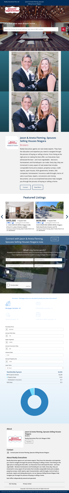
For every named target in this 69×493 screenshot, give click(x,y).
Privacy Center (27, 484)
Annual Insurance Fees (11, 346)
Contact (25, 187)
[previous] (2, 216)
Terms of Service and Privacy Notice (21, 278)
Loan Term (8, 365)
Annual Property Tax (11, 359)
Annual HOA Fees (10, 333)
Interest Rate (9, 352)
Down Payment (9, 339)
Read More (37, 187)
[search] (63, 29)
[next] (67, 216)
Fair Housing (12, 484)
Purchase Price (9, 327)
